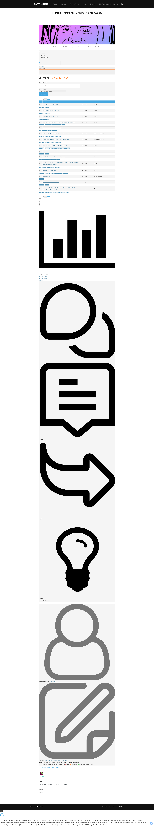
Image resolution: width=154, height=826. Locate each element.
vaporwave (42, 167)
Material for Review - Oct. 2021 (51, 151)
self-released (53, 130)
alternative (58, 136)
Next (48, 99)
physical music (65, 192)
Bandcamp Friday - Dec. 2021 (50, 110)
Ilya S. (42, 776)
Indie (40, 130)
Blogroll (92, 4)
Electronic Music (54, 148)
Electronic (54, 192)
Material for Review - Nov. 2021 (51, 116)
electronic (51, 167)
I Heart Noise (39, 4)
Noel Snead (53, 681)
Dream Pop (41, 173)
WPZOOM (121, 806)
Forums (43, 53)
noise (51, 136)
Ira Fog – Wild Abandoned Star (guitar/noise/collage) (56, 133)
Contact (115, 4)
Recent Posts (74, 4)
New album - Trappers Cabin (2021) (52, 128)
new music (41, 107)
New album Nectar (48, 176)
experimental (48, 125)
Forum (63, 4)
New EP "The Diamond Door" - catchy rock (54, 156)
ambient (61, 148)
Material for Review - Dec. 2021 (51, 104)
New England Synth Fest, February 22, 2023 (56, 760)
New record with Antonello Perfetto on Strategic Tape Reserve (59, 122)
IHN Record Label (105, 4)
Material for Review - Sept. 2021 (51, 182)
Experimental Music (56, 125)
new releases (56, 159)
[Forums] (39, 66)
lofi (54, 136)
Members (43, 55)
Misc (84, 4)
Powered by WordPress (36, 806)
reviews (47, 107)
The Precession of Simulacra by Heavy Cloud (54, 145)
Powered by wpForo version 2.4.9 (50, 767)
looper (63, 125)
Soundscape (66, 148)
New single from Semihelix (49, 170)
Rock (48, 130)
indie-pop (52, 173)
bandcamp (41, 113)
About (55, 4)
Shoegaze (47, 173)
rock (40, 159)
